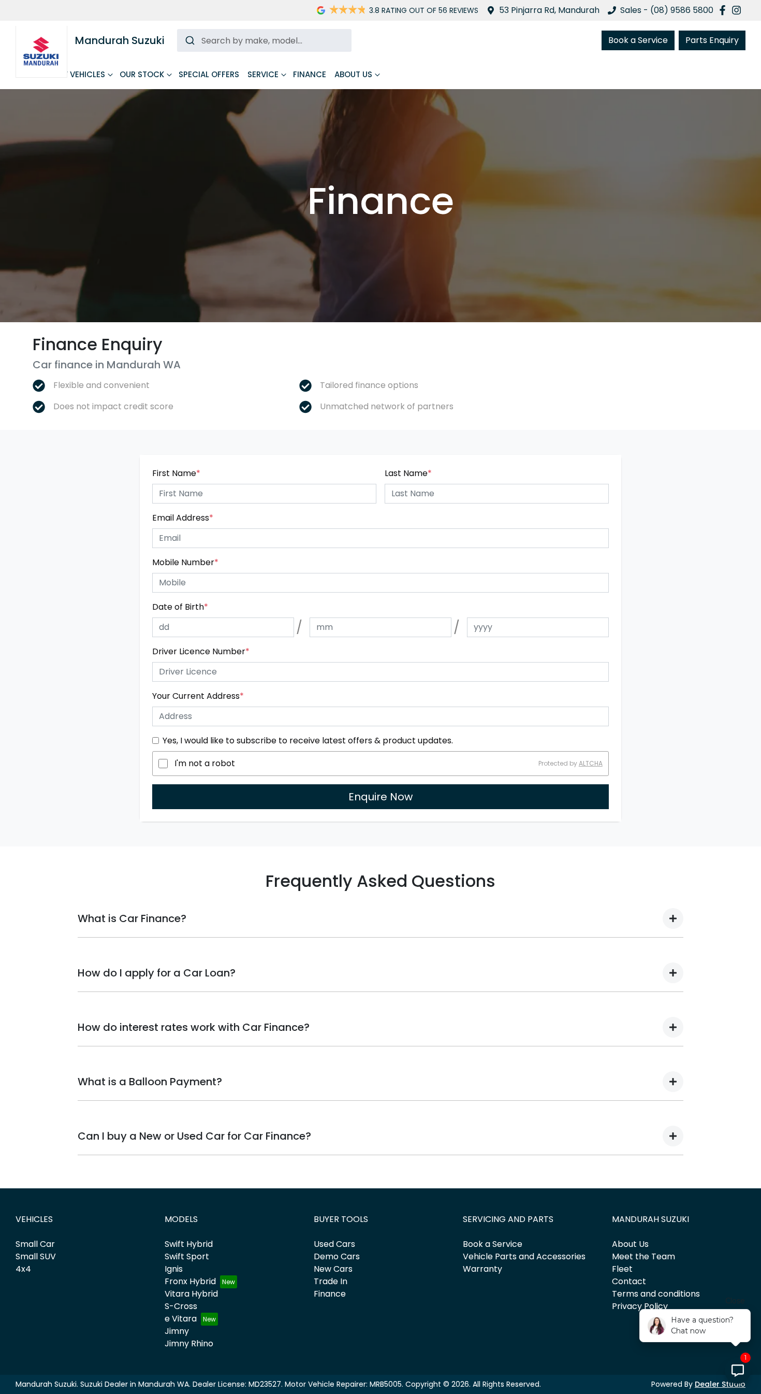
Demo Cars (337, 1256)
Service (263, 74)
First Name (176, 473)
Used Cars (334, 1244)
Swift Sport (187, 1256)
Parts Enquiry (712, 40)
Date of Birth (180, 607)
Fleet (622, 1269)
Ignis (174, 1269)
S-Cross (181, 1306)
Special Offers (209, 74)
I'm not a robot (204, 763)
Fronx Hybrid (190, 1281)
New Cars (333, 1269)
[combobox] (264, 40)
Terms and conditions (656, 1294)
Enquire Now (380, 796)
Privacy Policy (640, 1306)
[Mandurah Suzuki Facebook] (724, 10)
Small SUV (36, 1256)
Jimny (177, 1331)
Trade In (330, 1281)
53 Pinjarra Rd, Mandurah (549, 10)
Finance (309, 74)
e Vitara (181, 1319)
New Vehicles (77, 74)
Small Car (35, 1244)
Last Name (408, 473)
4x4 (23, 1269)
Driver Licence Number (201, 651)
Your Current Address (198, 696)
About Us (353, 74)
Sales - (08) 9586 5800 (666, 10)
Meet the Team (643, 1256)
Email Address (182, 518)
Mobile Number (185, 562)
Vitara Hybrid (191, 1294)
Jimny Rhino (189, 1343)
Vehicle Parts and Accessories (524, 1256)
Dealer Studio (720, 1384)
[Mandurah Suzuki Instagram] (738, 10)
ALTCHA (591, 763)
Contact (629, 1281)
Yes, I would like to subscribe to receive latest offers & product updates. (308, 740)
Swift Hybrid (189, 1244)
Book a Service (638, 40)
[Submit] (189, 40)
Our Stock (142, 74)
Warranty (482, 1269)
